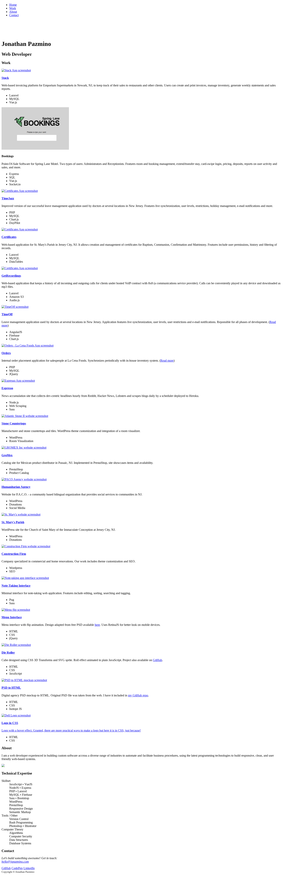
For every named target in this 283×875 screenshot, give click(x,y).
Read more (167, 360)
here (97, 624)
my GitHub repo (138, 695)
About (13, 11)
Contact (14, 15)
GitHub (157, 660)
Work (12, 8)
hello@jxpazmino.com (15, 861)
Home (13, 4)
